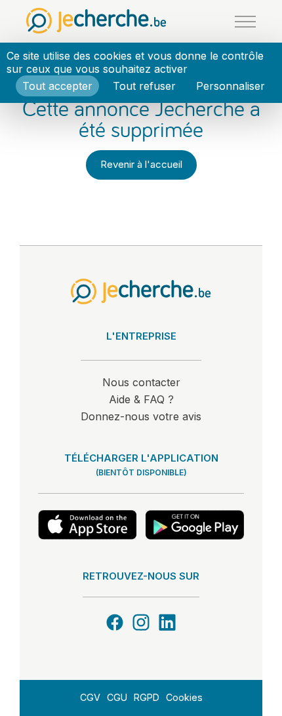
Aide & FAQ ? (141, 399)
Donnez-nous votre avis (141, 416)
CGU (117, 697)
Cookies (184, 697)
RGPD (146, 697)
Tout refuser (144, 85)
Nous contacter (141, 382)
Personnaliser (230, 85)
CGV (90, 697)
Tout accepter (57, 85)
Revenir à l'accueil (141, 164)
